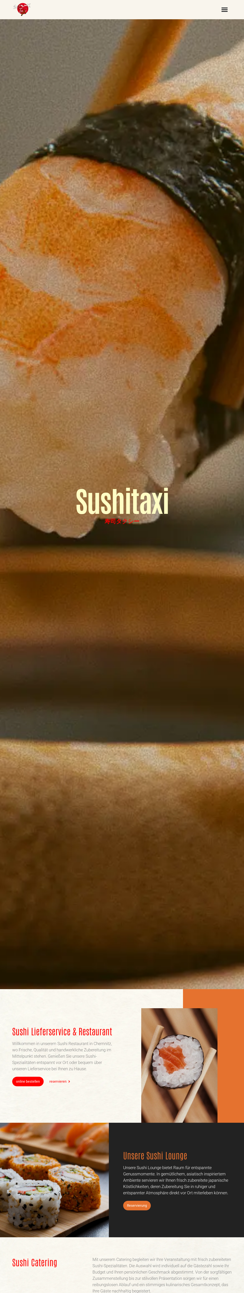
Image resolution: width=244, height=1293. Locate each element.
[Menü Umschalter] (224, 9)
